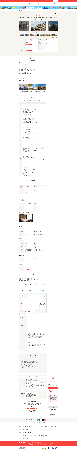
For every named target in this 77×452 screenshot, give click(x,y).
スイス (39, 435)
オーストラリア (25, 432)
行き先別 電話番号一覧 (29, 443)
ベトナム (49, 426)
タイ (43, 426)
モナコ (30, 435)
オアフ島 (24, 429)
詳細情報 (37, 376)
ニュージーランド (30, 432)
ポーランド (46, 435)
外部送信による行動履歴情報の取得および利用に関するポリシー (34, 444)
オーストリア (24, 435)
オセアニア (20, 432)
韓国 (23, 426)
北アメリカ (20, 438)
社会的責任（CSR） (37, 442)
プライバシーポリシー (50, 443)
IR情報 (30, 442)
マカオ (29, 426)
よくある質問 (43, 422)
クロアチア (36, 435)
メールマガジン (39, 422)
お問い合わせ (49, 442)
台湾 (25, 426)
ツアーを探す (34, 422)
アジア (20, 426)
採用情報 (33, 442)
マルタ (28, 435)
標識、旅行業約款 (42, 443)
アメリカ (24, 438)
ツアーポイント (23, 376)
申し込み (44, 376)
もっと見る (20, 226)
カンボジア (52, 426)
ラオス (55, 426)
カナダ (27, 438)
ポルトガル (33, 435)
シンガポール (34, 426)
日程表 (30, 376)
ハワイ (20, 429)
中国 (31, 426)
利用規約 (46, 443)
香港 (27, 426)
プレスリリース (42, 442)
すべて (26, 286)
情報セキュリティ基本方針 (44, 444)
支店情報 (46, 442)
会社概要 (27, 442)
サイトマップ (49, 444)
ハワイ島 (27, 429)
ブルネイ (41, 426)
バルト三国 (42, 435)
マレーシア (38, 426)
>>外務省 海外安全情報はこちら (29, 269)
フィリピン (46, 426)
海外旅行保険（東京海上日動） (36, 443)
